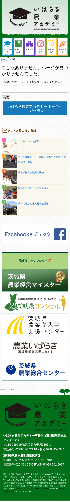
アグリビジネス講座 (28, 141)
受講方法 (29, 49)
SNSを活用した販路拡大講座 (33, 188)
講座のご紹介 (18, 50)
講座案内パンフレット (33, 260)
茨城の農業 (62, 50)
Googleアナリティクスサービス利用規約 (32, 489)
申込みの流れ (51, 50)
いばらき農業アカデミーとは (7, 52)
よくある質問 (40, 50)
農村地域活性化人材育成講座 (33, 203)
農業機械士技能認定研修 (31, 172)
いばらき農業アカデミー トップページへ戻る (35, 108)
